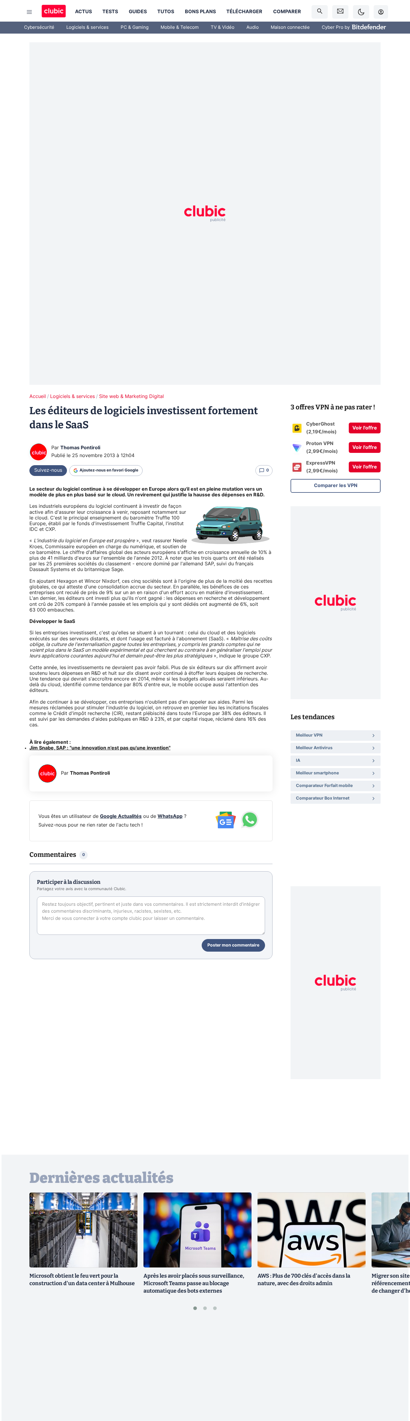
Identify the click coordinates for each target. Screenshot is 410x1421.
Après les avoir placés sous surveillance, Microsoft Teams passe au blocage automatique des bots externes (193, 1283)
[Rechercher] (319, 11)
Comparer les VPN (335, 485)
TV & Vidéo (222, 27)
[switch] (361, 12)
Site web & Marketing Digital (131, 396)
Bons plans (200, 11)
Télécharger (244, 11)
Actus (83, 11)
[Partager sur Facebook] (395, 1370)
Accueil (37, 396)
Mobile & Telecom (180, 27)
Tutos (165, 11)
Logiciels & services (87, 27)
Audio (252, 27)
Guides (138, 11)
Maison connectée (290, 27)
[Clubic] (53, 11)
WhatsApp (170, 816)
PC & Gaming (135, 27)
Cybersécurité (39, 27)
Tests (110, 11)
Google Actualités (121, 816)
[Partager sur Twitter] (395, 1389)
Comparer (287, 11)
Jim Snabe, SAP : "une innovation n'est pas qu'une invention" (99, 748)
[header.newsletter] (340, 11)
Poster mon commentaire (233, 945)
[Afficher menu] (29, 12)
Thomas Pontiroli (80, 447)
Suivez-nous (48, 470)
